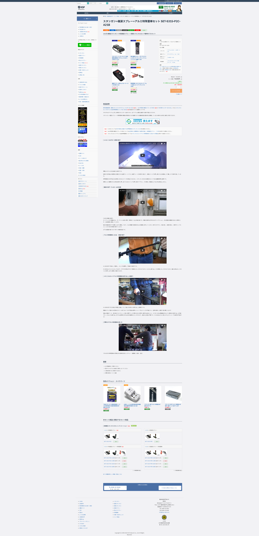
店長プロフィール (83, 87)
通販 (108, 13)
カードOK (81, 165)
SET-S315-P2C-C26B (109, 461)
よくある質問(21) (83, 99)
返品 (80, 173)
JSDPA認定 (125, 30)
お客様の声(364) (83, 31)
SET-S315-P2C (107, 441)
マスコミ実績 (82, 84)
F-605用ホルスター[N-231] (164, 108)
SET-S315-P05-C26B (150, 461)
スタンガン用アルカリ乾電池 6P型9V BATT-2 (152, 405)
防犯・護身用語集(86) (84, 101)
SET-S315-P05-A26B (150, 466)
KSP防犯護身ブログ (83, 94)
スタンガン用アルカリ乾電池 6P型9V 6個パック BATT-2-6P (173, 405)
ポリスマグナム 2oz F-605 (173, 54)
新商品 (80, 72)
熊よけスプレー (82, 60)
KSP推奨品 (106, 30)
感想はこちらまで (83, 528)
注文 (80, 155)
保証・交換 (81, 170)
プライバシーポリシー (84, 521)
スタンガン (81, 53)
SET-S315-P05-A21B (150, 464)
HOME (81, 501)
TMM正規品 (119, 30)
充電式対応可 (131, 30)
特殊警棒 (81, 58)
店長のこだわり (82, 89)
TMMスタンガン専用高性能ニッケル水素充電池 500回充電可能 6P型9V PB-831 (111, 406)
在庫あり (144, 30)
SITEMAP (81, 523)
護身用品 (86, 13)
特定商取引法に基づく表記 (85, 505)
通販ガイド (179, 94)
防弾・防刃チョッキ (83, 70)
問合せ (81, 512)
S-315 (105, 430)
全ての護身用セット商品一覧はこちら (112, 474)
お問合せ (82, 36)
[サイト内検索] (107, 3)
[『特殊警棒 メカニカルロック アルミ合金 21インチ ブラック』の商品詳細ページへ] (137, 69)
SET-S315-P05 (148, 441)
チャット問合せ (85, 45)
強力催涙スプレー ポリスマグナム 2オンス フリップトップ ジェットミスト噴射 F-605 (138, 58)
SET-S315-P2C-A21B (109, 464)
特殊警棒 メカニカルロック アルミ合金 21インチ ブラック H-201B (139, 85)
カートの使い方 (82, 158)
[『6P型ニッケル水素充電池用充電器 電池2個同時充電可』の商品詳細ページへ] (132, 387)
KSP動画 (80, 191)
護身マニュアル (82, 193)
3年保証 (112, 30)
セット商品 (83, 62)
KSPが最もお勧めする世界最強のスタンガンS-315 (128, 129)
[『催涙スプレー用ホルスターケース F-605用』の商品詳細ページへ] (119, 69)
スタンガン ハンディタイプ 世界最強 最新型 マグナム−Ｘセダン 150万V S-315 (120, 58)
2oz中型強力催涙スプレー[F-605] (146, 108)
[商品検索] (88, 3)
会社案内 (171, 13)
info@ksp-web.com (164, 512)
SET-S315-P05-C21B (150, 458)
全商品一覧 (81, 75)
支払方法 (81, 163)
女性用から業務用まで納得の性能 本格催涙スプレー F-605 (144, 131)
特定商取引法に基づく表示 (86, 27)
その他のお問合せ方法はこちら (169, 488)
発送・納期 (81, 168)
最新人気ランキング (83, 196)
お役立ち (129, 13)
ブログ (149, 13)
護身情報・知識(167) (84, 96)
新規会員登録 (161, 3)
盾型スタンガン (82, 65)
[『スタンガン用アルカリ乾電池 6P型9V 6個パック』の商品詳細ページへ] (173, 387)
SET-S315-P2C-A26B (109, 466)
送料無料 (137, 30)
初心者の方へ (83, 29)
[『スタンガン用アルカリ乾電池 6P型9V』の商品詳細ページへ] (152, 387)
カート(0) (178, 3)
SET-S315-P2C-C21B (109, 458)
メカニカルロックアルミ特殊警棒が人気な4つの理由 (145, 133)
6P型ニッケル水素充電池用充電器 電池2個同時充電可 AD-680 (132, 405)
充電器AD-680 (168, 69)
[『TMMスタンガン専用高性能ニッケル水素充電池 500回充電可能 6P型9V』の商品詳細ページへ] (111, 387)
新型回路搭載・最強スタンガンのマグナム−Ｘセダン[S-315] (118, 108)
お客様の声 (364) (83, 82)
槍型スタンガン (82, 67)
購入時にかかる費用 (83, 160)
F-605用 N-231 (170, 57)
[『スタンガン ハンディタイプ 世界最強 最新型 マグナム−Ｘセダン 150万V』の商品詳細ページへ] (119, 42)
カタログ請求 (82, 175)
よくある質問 (83, 34)
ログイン (170, 3)
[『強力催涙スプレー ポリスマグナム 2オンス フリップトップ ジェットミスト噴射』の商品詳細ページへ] (137, 42)
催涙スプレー (82, 55)
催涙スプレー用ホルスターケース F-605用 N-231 (120, 84)
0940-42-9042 (115, 488)
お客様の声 (82, 517)
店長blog (82, 92)
